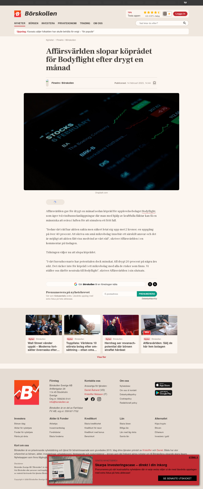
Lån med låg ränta (128, 432)
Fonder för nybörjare (23, 432)
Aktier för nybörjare (23, 427)
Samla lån (124, 436)
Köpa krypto (160, 423)
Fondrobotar (54, 432)
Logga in (180, 14)
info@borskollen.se (59, 401)
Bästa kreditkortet (93, 423)
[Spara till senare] (154, 83)
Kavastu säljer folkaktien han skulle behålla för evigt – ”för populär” (55, 31)
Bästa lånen (125, 423)
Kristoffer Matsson (94, 394)
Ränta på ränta (21, 436)
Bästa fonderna (56, 436)
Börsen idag (19, 423)
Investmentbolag (57, 427)
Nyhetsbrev (125, 385)
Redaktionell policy (128, 402)
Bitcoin (158, 427)
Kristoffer (147, 450)
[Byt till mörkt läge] (167, 13)
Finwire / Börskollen (63, 83)
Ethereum (159, 432)
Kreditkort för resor (93, 427)
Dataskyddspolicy (149, 298)
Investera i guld (162, 436)
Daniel (160, 450)
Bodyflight (148, 211)
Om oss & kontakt (128, 390)
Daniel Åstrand (92, 390)
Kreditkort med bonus (94, 432)
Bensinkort (89, 436)
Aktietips (53, 423)
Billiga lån (124, 427)
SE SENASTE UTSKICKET (177, 478)
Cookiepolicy (126, 398)
